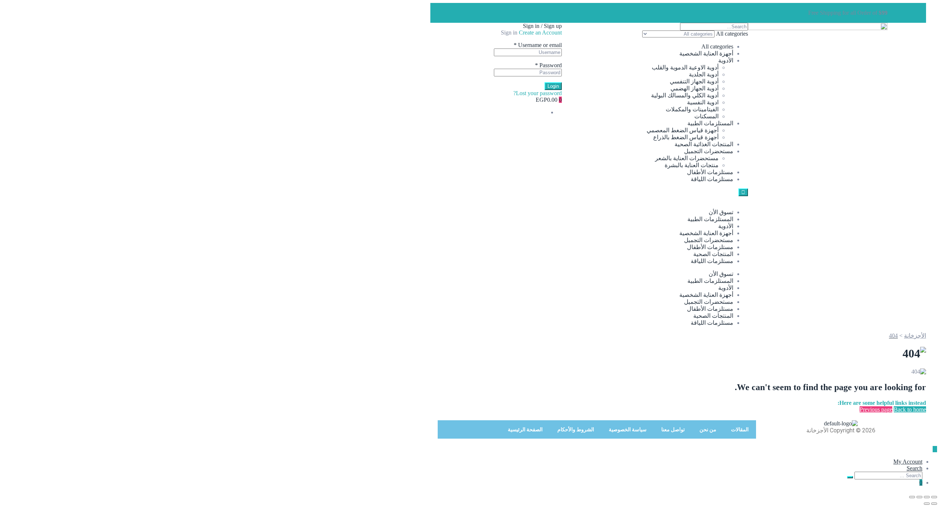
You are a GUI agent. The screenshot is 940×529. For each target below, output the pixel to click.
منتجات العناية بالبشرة (692, 165)
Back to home (910, 409)
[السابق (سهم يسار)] (934, 504)
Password (548, 65)
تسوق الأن (721, 212)
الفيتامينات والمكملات (692, 109)
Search (914, 468)
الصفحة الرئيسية (525, 429)
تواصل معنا (673, 429)
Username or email (538, 45)
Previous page (876, 409)
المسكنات (706, 116)
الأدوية (725, 60)
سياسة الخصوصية (628, 429)
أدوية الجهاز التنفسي (694, 81)
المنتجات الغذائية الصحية (704, 144)
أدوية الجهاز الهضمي (694, 88)
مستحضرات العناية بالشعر (687, 158)
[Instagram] (629, 12)
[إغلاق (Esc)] (912, 497)
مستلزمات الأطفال (710, 172)
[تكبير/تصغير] (934, 497)
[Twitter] (649, 12)
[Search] (850, 477)
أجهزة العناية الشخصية (706, 53)
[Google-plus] (609, 12)
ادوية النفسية (703, 102)
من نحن (707, 429)
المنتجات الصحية (713, 254)
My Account (907, 461)
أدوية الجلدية (704, 74)
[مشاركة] (919, 497)
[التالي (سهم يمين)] (927, 504)
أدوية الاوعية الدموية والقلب (685, 67)
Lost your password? (537, 93)
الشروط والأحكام (575, 429)
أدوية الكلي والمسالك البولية (685, 95)
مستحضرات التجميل (708, 151)
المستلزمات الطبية (710, 123)
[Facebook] (669, 12)
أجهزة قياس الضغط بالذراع (686, 137)
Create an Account (540, 32)
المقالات (740, 429)
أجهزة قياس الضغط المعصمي (683, 130)
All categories (717, 46)
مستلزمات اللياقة (712, 179)
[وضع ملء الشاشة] (927, 497)
